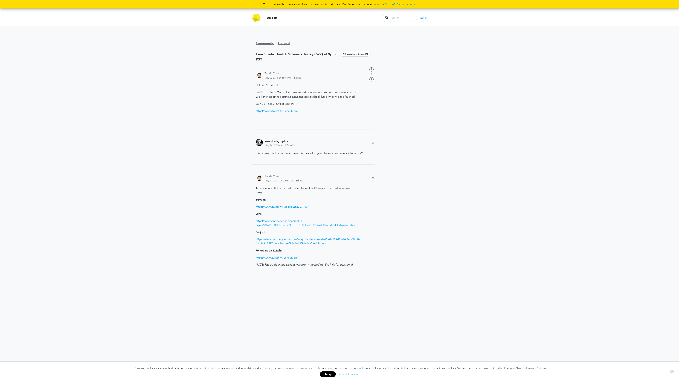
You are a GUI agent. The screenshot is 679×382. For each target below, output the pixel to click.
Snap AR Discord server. (400, 4)
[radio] (371, 69)
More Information (349, 374)
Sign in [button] (423, 17)
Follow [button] (355, 54)
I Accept (327, 374)
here (359, 368)
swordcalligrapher (276, 141)
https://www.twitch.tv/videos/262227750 (281, 206)
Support (272, 17)
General (284, 43)
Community (265, 43)
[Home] (256, 18)
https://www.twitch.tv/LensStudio (277, 110)
